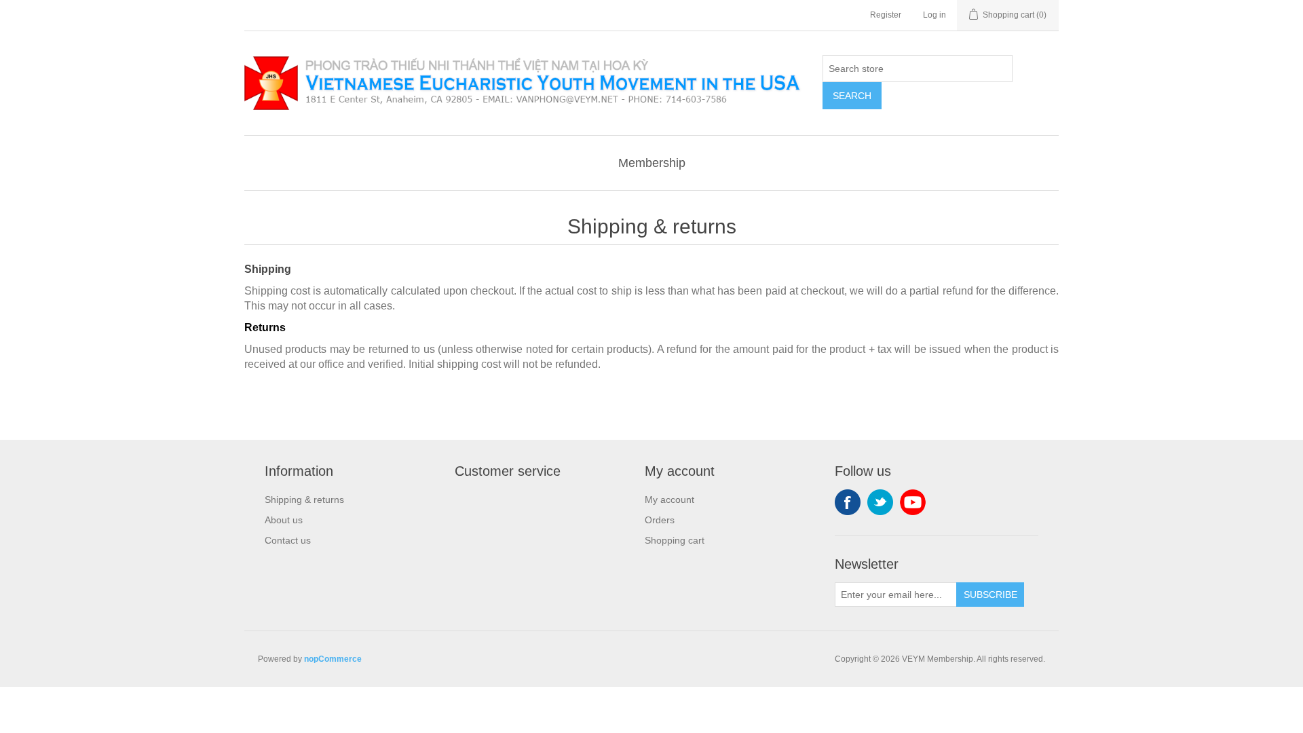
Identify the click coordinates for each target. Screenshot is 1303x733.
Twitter (880, 502)
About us (284, 519)
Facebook (848, 502)
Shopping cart (674, 540)
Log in (934, 15)
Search (852, 95)
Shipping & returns (304, 499)
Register (885, 15)
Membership (651, 163)
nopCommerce (333, 659)
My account (669, 499)
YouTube (913, 502)
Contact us (288, 540)
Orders (660, 519)
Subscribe (990, 594)
